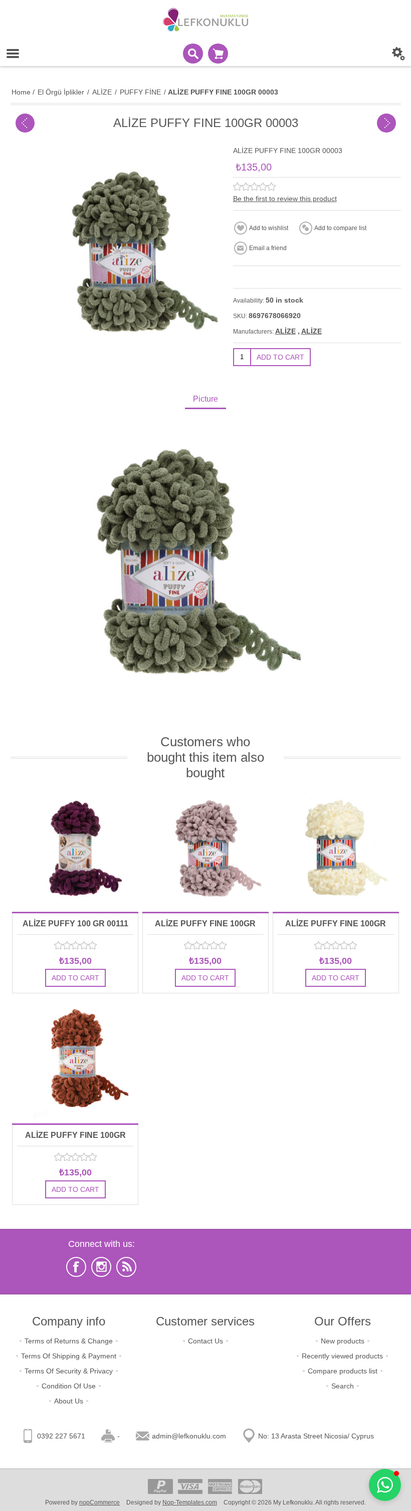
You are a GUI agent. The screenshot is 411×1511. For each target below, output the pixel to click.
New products (342, 1341)
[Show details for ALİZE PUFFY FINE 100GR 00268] (205, 849)
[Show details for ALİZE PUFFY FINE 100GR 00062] (336, 849)
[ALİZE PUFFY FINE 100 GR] (25, 123)
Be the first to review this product (285, 199)
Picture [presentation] (205, 399)
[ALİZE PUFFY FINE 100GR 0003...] (386, 123)
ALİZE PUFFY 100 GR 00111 (75, 923)
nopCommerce (99, 1502)
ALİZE (285, 331)
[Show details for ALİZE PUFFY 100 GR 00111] (75, 849)
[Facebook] (76, 1267)
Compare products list (342, 1371)
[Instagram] (101, 1267)
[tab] (205, 400)
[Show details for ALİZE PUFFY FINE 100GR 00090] (75, 1060)
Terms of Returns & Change (69, 1341)
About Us (68, 1401)
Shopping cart (218, 54)
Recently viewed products (342, 1356)
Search (342, 1386)
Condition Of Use (69, 1386)
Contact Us (205, 1341)
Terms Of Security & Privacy (69, 1371)
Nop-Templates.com (189, 1502)
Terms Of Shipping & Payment (68, 1356)
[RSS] (126, 1267)
